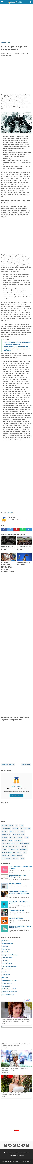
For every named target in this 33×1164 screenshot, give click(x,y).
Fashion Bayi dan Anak (9, 989)
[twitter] (10, 529)
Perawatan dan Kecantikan (10, 980)
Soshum (4, 846)
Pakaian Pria (6, 949)
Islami (21, 825)
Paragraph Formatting (15, 883)
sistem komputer (6, 858)
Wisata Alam (23, 849)
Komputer (23, 828)
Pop (11, 837)
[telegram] (29, 529)
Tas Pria (4, 972)
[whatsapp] (23, 529)
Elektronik (5, 946)
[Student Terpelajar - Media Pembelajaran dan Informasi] (16, 2)
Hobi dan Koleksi (7, 983)
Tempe (17, 846)
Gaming (11, 825)
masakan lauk (6, 855)
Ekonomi (4, 825)
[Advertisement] (16, 23)
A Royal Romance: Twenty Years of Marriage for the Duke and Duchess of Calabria (19, 893)
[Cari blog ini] (31, 2)
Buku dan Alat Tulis (8, 994)
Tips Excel (24, 846)
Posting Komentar (6, 55)
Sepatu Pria (5, 952)
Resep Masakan (18, 837)
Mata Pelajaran (6, 834)
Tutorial (4, 849)
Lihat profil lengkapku (16, 795)
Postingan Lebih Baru (8, 764)
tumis (22, 858)
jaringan (19, 852)
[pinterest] (16, 529)
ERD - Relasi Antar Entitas (16, 918)
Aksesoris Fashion (7, 943)
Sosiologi (11, 846)
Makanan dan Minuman (9, 966)
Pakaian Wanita (7, 963)
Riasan (26, 837)
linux (25, 852)
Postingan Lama (26, 764)
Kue (29, 828)
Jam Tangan (6, 975)
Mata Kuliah (21, 831)
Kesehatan (15, 828)
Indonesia (10, 512)
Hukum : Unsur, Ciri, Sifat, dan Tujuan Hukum (16, 346)
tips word (15, 858)
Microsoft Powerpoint (18, 834)
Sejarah (10, 840)
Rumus (4, 840)
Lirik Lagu (4, 831)
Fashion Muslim (7, 957)
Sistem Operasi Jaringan (8, 843)
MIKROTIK (12, 831)
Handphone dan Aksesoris (10, 955)
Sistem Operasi (18, 840)
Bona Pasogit (16, 786)
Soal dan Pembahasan (23, 843)
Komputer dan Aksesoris (9, 992)
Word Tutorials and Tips (8, 852)
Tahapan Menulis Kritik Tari (16, 910)
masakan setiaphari (17, 855)
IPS (16, 825)
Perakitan (4, 837)
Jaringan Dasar (6, 828)
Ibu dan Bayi (6, 986)
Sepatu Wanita (6, 969)
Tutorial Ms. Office (13, 849)
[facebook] (4, 529)
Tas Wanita (5, 960)
